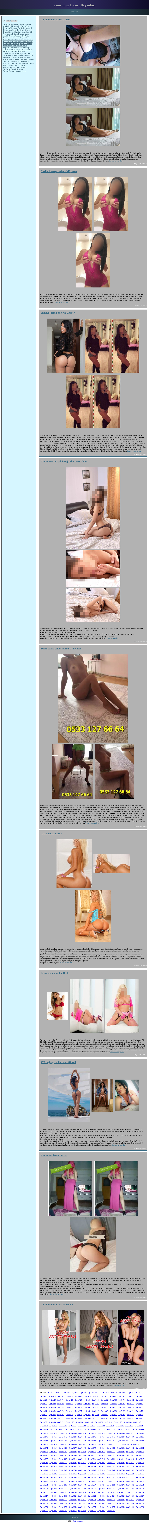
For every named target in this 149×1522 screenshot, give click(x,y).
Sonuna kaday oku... (116, 161)
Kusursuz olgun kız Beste (55, 973)
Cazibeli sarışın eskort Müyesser (59, 171)
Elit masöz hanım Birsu (54, 1155)
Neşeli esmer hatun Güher (55, 19)
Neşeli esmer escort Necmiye (57, 1304)
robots (74, 1521)
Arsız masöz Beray (51, 833)
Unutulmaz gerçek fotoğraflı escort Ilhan (64, 461)
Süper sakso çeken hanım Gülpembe (61, 648)
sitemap (80, 1521)
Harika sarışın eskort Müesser (58, 312)
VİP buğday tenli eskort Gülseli (58, 1062)
